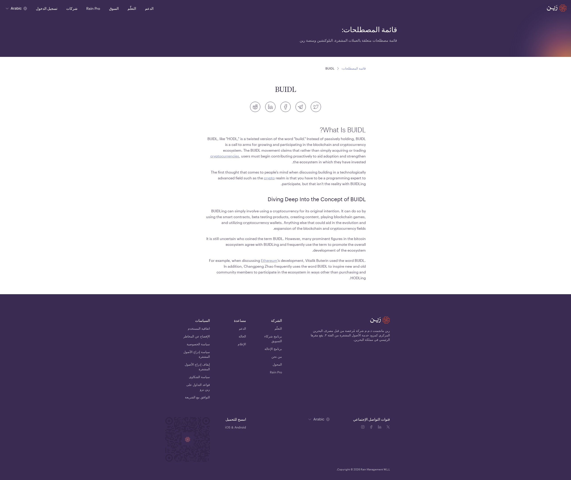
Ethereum (269, 260)
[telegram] (300, 106)
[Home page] (557, 8)
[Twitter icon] (388, 427)
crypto (269, 178)
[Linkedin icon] (380, 427)
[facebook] (285, 106)
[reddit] (255, 106)
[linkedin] (270, 106)
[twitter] (315, 106)
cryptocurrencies (224, 156)
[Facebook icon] (372, 427)
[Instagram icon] (363, 427)
